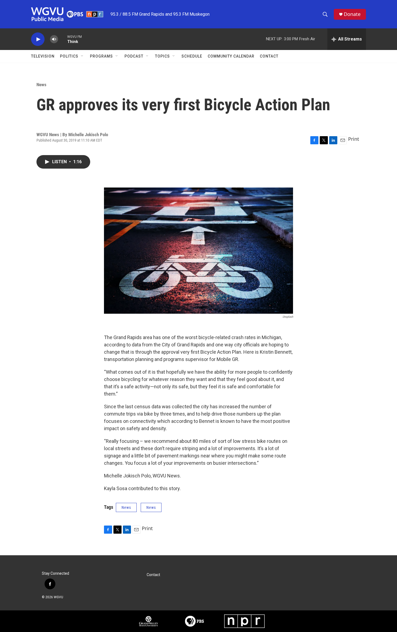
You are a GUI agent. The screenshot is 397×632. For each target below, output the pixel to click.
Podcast (134, 56)
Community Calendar (231, 56)
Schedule (191, 56)
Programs (101, 56)
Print (353, 139)
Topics (162, 56)
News (41, 84)
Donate (352, 14)
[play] (37, 39)
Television (43, 56)
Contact (269, 56)
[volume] (54, 39)
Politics (69, 56)
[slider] (62, 39)
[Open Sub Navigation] (82, 56)
